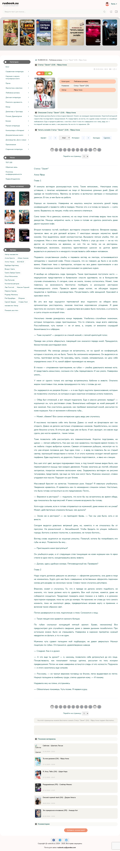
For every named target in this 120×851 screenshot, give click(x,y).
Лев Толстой (9, 287)
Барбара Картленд (12, 265)
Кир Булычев (9, 280)
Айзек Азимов (23, 258)
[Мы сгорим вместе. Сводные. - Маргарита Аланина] (10, 235)
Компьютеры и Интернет (15, 130)
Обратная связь (11, 167)
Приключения (11, 144)
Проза (8, 83)
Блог (7, 67)
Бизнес (8, 121)
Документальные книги (14, 135)
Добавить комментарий (76, 830)
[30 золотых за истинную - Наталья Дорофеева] (24, 217)
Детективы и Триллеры (14, 111)
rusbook (10, 3)
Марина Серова (10, 291)
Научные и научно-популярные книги (13, 77)
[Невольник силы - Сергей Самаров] (24, 198)
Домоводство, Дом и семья (16, 140)
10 (90, 150)
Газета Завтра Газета (12, 273)
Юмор (8, 107)
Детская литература (13, 97)
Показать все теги (11, 310)
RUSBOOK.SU (43, 60)
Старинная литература (14, 149)
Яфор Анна (78, 90)
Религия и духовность (14, 102)
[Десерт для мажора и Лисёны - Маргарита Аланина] (10, 217)
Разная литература (13, 126)
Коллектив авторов (12, 284)
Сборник (21, 298)
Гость (113, 4)
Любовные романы (13, 93)
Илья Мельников (11, 276)
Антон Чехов (9, 262)
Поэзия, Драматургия (14, 116)
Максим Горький (23, 287)
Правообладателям (13, 179)
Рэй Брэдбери (10, 298)
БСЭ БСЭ (20, 262)
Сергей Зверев (10, 302)
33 (99, 150)
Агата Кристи (10, 258)
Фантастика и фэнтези (14, 88)
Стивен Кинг (23, 302)
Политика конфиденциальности (14, 173)
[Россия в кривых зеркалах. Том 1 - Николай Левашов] (24, 235)
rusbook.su (51, 843)
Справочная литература (14, 71)
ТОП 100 (9, 162)
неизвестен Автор (11, 305)
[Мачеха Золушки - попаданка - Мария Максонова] (10, 198)
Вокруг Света (10, 269)
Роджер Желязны (11, 295)
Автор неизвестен (11, 254)
